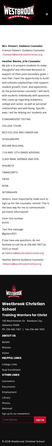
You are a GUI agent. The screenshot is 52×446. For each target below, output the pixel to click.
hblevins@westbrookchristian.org (24, 253)
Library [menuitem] (6, 397)
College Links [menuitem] (9, 364)
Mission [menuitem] (6, 347)
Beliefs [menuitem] (6, 342)
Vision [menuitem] (5, 352)
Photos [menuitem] (6, 403)
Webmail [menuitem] (7, 408)
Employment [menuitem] (9, 392)
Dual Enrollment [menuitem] (11, 369)
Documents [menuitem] (8, 386)
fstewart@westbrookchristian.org (22, 54)
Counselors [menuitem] (8, 381)
